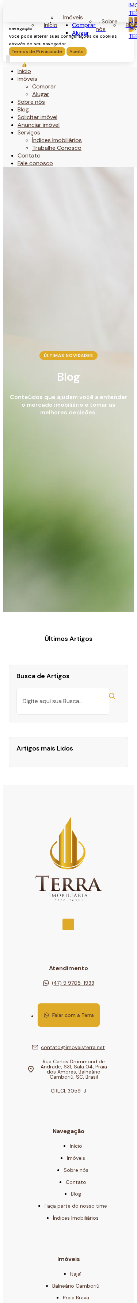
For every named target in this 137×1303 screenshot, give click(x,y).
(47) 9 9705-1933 (73, 983)
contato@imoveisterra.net (73, 1047)
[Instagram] (68, 924)
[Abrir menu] (8, 58)
